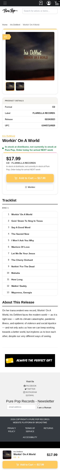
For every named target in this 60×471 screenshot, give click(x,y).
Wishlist (31, 187)
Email (31, 395)
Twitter (31, 389)
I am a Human (44, 407)
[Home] (10, 11)
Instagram (31, 392)
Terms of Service (30, 430)
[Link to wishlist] (41, 3)
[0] (57, 3)
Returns (48, 428)
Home (5, 25)
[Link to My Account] (49, 3)
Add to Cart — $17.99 (32, 178)
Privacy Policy (12, 430)
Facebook (31, 386)
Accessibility (30, 437)
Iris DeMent (15, 25)
